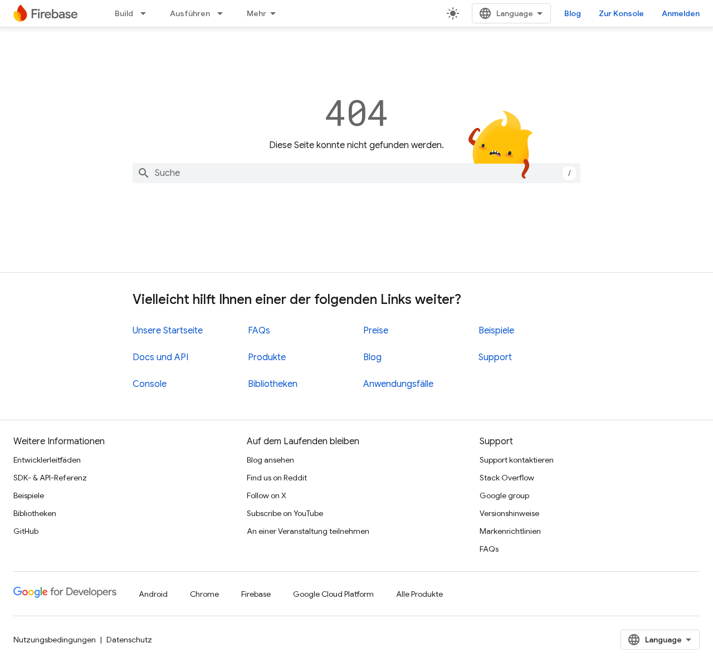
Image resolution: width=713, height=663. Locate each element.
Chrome (204, 594)
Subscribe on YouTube (285, 513)
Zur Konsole (621, 13)
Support (495, 357)
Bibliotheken (272, 384)
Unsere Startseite (168, 330)
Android (153, 594)
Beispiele (496, 330)
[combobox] (356, 173)
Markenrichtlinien (510, 531)
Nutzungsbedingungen (54, 639)
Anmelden (681, 13)
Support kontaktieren (517, 460)
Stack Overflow (507, 478)
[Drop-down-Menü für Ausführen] (223, 13)
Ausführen (190, 13)
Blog (572, 13)
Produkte (267, 357)
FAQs (259, 330)
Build (124, 13)
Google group (504, 495)
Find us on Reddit (277, 478)
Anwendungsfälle (398, 384)
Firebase (256, 594)
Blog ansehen (270, 460)
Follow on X (266, 495)
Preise (375, 330)
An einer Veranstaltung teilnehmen (308, 531)
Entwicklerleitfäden (47, 460)
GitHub (25, 531)
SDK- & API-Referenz (50, 478)
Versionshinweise (509, 513)
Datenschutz (129, 639)
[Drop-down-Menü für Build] (146, 13)
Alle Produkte (419, 594)
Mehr (256, 13)
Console (150, 384)
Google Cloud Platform (333, 594)
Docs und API (160, 357)
